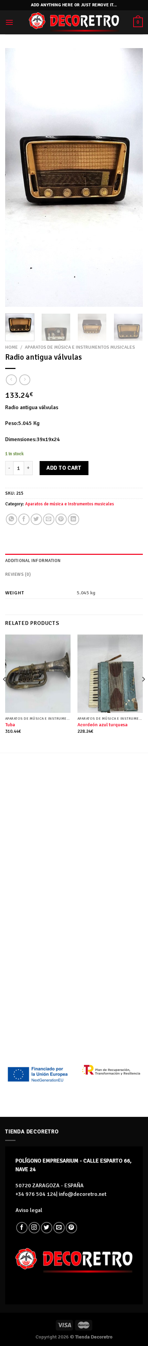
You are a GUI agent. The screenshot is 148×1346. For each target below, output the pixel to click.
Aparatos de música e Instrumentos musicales (80, 347)
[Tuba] (38, 674)
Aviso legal (28, 1210)
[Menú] (9, 22)
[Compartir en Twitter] (36, 519)
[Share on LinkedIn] (73, 519)
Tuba (10, 725)
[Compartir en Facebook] (24, 519)
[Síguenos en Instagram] (34, 1227)
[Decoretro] (74, 22)
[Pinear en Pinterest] (61, 519)
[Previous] (16, 177)
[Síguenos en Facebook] (22, 1227)
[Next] (131, 177)
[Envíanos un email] (59, 1227)
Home (11, 347)
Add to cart (63, 467)
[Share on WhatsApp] (11, 519)
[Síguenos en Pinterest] (71, 1227)
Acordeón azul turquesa (102, 725)
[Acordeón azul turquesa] (110, 674)
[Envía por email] (48, 519)
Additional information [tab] (33, 560)
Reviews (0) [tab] (18, 574)
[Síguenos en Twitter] (46, 1227)
